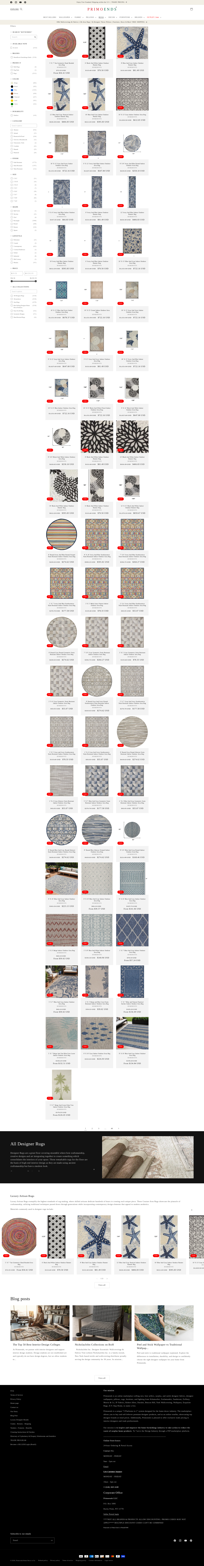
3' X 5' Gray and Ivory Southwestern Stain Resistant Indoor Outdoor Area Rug (61, 753)
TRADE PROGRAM (18, 1440)
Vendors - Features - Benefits (21, 1428)
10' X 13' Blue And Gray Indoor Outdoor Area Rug (132, 262)
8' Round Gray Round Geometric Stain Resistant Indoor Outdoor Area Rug (61, 653)
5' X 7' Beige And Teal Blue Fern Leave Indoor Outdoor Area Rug (61, 1054)
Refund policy (43, 1560)
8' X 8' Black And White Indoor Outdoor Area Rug (61, 458)
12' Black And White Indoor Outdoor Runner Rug (132, 458)
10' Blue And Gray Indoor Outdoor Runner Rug (97, 115)
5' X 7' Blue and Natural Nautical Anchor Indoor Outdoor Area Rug (132, 1003)
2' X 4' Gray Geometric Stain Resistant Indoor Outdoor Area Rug (62, 702)
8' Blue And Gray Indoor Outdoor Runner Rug (132, 64)
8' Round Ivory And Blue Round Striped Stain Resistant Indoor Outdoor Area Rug (61, 556)
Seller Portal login (111, 1514)
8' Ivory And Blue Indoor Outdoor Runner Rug (97, 213)
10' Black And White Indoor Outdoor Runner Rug (61, 507)
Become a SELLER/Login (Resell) (23, 1444)
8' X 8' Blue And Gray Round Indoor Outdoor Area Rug (132, 851)
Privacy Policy (15, 1399)
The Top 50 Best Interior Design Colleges (36, 1344)
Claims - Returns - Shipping (20, 1424)
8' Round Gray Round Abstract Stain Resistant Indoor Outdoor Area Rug (132, 753)
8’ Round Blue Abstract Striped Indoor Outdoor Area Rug (97, 851)
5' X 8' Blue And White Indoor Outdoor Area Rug (97, 951)
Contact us (14, 1407)
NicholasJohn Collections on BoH (94, 1344)
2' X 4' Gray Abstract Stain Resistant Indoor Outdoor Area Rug (61, 802)
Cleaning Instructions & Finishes (22, 1432)
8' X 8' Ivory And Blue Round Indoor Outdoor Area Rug (132, 164)
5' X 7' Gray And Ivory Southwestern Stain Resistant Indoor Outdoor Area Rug (132, 702)
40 (112, 1128)
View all (102, 1285)
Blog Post (14, 1416)
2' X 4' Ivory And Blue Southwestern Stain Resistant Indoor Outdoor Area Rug (132, 604)
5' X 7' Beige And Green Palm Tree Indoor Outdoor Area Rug (61, 1106)
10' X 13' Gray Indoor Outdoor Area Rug (132, 114)
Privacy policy (55, 1560)
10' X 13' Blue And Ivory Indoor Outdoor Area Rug (62, 311)
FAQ (12, 1391)
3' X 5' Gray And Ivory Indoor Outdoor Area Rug (97, 360)
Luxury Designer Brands (19, 1420)
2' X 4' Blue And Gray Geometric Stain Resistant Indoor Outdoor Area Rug (132, 802)
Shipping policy (81, 1560)
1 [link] (85, 1128)
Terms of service (67, 1560)
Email (105, 1467)
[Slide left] (97, 1278)
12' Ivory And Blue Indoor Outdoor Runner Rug (132, 213)
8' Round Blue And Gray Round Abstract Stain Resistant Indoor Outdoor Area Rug (61, 851)
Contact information (95, 1560)
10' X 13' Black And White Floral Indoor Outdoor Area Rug (97, 409)
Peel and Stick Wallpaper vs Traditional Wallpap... (159, 1346)
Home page (14, 1403)
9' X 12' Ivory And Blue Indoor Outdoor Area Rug (96, 164)
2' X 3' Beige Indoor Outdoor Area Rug (61, 950)
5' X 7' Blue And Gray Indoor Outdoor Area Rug (132, 951)
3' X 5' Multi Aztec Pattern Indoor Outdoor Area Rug (97, 604)
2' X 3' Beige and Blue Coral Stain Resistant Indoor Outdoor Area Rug (97, 1003)
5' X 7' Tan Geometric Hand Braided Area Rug (61, 64)
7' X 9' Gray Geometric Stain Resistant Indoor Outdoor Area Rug (97, 653)
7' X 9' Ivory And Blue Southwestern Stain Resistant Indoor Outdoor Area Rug (132, 556)
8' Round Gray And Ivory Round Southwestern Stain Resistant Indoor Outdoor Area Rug (97, 703)
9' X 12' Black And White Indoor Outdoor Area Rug (132, 409)
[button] (13, 9)
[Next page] (118, 1128)
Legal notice (109, 1560)
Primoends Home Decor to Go (25, 1560)
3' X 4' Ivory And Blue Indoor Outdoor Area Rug (62, 213)
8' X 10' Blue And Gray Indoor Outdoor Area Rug (61, 900)
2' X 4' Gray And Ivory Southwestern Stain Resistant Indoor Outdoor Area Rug (97, 753)
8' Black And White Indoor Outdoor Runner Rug (97, 458)
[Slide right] (107, 1278)
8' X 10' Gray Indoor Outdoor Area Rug (97, 1053)
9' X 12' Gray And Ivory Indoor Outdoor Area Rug (61, 360)
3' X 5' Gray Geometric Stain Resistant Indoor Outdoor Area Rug (132, 653)
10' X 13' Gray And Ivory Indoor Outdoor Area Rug (62, 164)
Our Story (14, 1411)
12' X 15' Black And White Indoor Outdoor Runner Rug (132, 507)
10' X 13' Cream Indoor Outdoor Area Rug (97, 311)
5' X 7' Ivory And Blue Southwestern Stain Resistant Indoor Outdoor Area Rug (61, 604)
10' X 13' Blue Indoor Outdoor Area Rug (61, 408)
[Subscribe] (51, 1540)
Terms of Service (16, 1395)
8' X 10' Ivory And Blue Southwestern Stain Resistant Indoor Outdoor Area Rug (97, 556)
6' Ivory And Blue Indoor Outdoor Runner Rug (97, 262)
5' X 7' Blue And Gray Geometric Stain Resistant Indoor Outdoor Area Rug (97, 802)
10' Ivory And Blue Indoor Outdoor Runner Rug (61, 262)
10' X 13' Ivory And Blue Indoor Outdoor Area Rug (132, 360)
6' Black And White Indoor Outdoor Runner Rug (97, 64)
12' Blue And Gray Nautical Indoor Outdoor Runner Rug (61, 115)
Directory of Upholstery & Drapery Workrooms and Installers (33, 1436)
